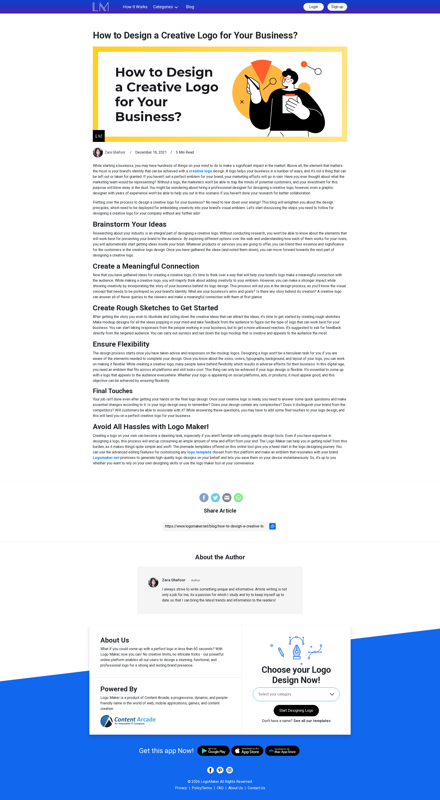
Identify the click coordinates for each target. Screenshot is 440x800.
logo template (199, 452)
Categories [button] (163, 6)
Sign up (337, 7)
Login (313, 7)
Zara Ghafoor (115, 152)
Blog (190, 6)
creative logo (200, 171)
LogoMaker (210, 781)
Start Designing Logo (296, 710)
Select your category (275, 694)
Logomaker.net (106, 457)
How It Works (135, 6)
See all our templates (312, 721)
